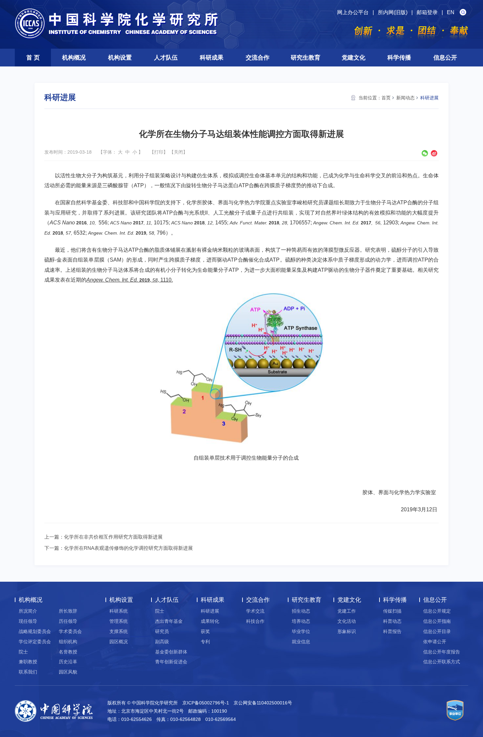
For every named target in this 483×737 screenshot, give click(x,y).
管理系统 (118, 621)
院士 (23, 651)
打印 (158, 152)
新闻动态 (405, 97)
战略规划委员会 (35, 631)
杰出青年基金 (169, 621)
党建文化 (353, 57)
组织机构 (68, 641)
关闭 (178, 152)
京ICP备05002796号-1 (205, 702)
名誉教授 (68, 651)
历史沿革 (68, 661)
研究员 (162, 631)
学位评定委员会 (35, 641)
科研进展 (429, 97)
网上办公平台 (353, 12)
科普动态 (392, 621)
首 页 (33, 57)
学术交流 (255, 611)
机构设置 (120, 57)
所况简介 (28, 611)
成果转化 (210, 621)
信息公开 (445, 57)
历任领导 (68, 621)
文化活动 (346, 621)
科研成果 (211, 57)
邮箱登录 (427, 12)
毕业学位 (301, 631)
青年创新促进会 (171, 661)
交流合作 (257, 57)
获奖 (205, 631)
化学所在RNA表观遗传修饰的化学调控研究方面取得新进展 (128, 548)
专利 (205, 641)
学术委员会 (70, 631)
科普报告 (392, 631)
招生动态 (301, 611)
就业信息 (301, 641)
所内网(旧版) (392, 12)
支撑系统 (118, 631)
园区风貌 (68, 671)
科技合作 (255, 621)
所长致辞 (68, 611)
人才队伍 (166, 57)
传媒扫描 (392, 611)
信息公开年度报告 (441, 651)
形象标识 (346, 631)
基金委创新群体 (171, 651)
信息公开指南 (437, 621)
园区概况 (118, 641)
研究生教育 (305, 57)
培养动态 (301, 621)
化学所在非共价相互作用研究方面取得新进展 (113, 537)
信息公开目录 (437, 631)
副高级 (162, 641)
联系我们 (28, 671)
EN (450, 12)
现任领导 (28, 621)
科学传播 (399, 57)
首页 (386, 97)
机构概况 (74, 57)
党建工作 (346, 611)
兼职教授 (28, 661)
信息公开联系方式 (441, 661)
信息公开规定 (437, 611)
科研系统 (118, 611)
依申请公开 (434, 641)
